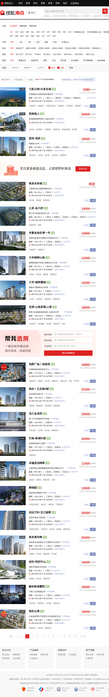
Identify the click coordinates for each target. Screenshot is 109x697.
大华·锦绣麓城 (37, 282)
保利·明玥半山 (37, 561)
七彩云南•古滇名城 (40, 89)
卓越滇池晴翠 (37, 462)
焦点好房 (89, 654)
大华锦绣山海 (37, 257)
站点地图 (16, 658)
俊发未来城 (35, 183)
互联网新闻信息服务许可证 (75, 683)
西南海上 (47, 16)
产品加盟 (72, 654)
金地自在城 (97, 16)
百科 (58, 3)
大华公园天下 (86, 16)
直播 (43, 3)
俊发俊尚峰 (35, 537)
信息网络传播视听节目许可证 (97, 683)
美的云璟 (34, 611)
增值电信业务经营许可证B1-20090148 (33, 683)
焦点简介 (6, 654)
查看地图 (59, 94)
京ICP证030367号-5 (56, 683)
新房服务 (33, 654)
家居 (50, 3)
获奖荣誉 (16, 654)
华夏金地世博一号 (39, 232)
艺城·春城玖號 (37, 438)
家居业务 (44, 654)
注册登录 (89, 658)
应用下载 (100, 654)
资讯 (35, 3)
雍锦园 (33, 487)
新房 (28, 3)
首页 (20, 3)
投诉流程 (6, 658)
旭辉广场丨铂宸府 (39, 364)
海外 (65, 3)
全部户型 (92, 98)
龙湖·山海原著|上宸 (40, 306)
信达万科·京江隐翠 (59, 16)
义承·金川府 (36, 208)
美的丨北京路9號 (39, 388)
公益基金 (74, 3)
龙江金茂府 (35, 413)
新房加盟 (61, 654)
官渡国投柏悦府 (73, 16)
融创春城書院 (37, 586)
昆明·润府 (34, 138)
